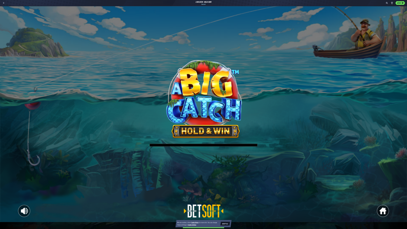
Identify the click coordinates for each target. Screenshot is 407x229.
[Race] (392, 3)
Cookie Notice (195, 222)
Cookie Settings (192, 225)
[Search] (387, 3)
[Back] (4, 3)
